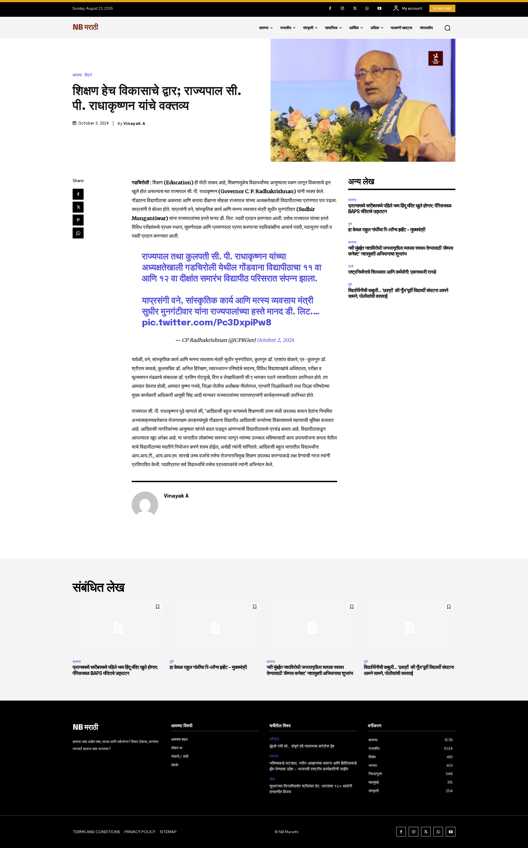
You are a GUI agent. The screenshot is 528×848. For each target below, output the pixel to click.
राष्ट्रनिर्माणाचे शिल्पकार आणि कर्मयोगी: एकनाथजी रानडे (392, 272)
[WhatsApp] (367, 8)
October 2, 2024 (275, 340)
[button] (447, 28)
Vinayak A (134, 123)
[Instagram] (342, 8)
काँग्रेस (274, 739)
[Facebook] (330, 8)
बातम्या (77, 75)
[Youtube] (379, 8)
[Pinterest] (78, 220)
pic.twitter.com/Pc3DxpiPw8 (207, 323)
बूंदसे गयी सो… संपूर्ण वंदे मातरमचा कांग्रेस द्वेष (302, 746)
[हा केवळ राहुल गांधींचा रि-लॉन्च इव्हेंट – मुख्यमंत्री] (215, 627)
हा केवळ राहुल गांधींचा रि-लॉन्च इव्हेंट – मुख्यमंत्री (386, 229)
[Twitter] (355, 8)
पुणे (350, 224)
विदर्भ (88, 75)
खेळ (272, 779)
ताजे (350, 266)
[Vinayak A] (145, 505)
